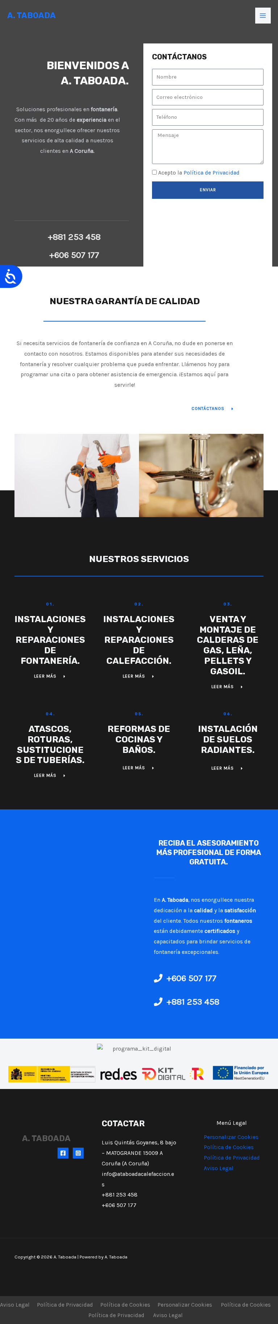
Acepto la (199, 172)
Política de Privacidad (212, 172)
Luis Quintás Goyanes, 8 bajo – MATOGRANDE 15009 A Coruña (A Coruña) (139, 1153)
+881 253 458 (120, 1194)
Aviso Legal (218, 1168)
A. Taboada (31, 15)
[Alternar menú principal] (263, 15)
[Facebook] (63, 1153)
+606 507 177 (119, 1205)
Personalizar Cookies (231, 1137)
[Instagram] (78, 1153)
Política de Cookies (229, 1147)
